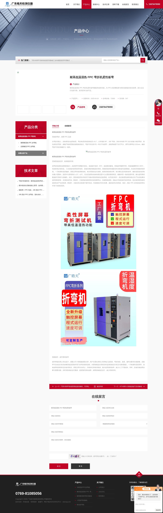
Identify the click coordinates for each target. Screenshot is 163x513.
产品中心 (86, 4)
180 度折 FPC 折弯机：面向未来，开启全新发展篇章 (32, 194)
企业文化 (102, 491)
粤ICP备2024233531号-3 (52, 502)
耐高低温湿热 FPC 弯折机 (82, 39)
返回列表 (100, 386)
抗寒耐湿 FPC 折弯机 (28, 146)
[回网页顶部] (158, 109)
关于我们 (76, 4)
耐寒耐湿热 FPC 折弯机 (29, 143)
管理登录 (34, 502)
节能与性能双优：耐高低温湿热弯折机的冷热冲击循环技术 (32, 181)
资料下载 (115, 4)
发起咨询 (158, 510)
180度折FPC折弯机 (83, 487)
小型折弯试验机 (82, 500)
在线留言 (125, 4)
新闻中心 (96, 4)
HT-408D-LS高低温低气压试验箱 (131, 386)
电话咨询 (158, 116)
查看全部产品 (22, 153)
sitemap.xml (67, 502)
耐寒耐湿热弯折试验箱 (84, 496)
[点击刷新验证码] (74, 456)
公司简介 (102, 487)
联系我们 (135, 4)
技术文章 (106, 4)
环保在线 (26, 502)
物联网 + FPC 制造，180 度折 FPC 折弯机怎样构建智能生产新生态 (32, 190)
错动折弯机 (80, 504)
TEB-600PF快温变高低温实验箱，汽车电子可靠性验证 (79, 386)
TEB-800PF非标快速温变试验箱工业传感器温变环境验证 (51, 60)
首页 (67, 4)
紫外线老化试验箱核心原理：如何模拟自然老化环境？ (32, 185)
